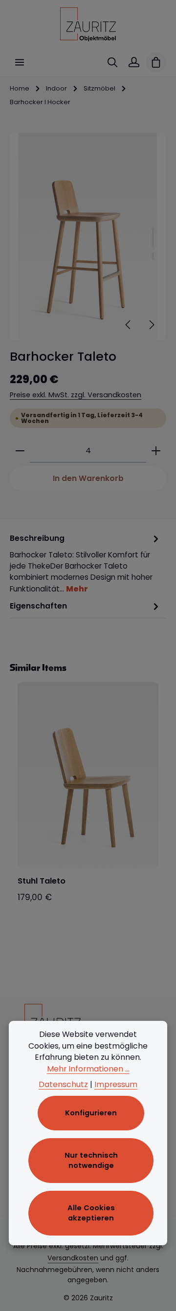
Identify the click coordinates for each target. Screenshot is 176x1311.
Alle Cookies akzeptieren (91, 1213)
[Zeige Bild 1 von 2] (153, 237)
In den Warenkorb (88, 478)
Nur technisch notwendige (91, 1160)
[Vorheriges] (128, 324)
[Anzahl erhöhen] (156, 451)
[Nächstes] (151, 324)
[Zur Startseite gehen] (88, 24)
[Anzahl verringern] (20, 451)
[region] (88, 236)
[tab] (85, 563)
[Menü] (19, 62)
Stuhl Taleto (42, 881)
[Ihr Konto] (134, 62)
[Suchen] (112, 62)
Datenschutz (63, 1084)
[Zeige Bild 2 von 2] (153, 256)
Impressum (115, 1084)
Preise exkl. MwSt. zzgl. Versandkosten (75, 395)
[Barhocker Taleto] (88, 236)
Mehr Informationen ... (88, 1068)
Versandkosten (72, 1258)
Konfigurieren (91, 1113)
